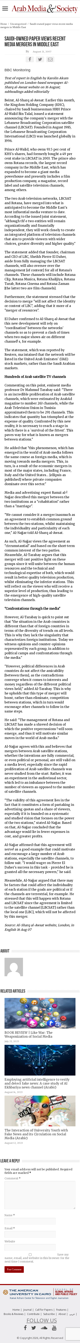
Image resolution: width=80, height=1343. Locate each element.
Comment (13, 1178)
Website (10, 1241)
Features (61, 1309)
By (27, 51)
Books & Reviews (13, 1314)
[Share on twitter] (40, 59)
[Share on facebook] (30, 59)
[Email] (50, 59)
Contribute (33, 1314)
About (62, 1314)
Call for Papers (44, 1309)
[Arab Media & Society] (44, 8)
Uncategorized (18, 23)
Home (3, 23)
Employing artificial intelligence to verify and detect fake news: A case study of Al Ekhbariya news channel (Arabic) (37, 1083)
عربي (72, 1314)
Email (10, 1228)
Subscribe (49, 1314)
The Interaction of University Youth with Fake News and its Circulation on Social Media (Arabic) (36, 1134)
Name (10, 1215)
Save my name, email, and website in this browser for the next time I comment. (37, 1258)
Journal (27, 1309)
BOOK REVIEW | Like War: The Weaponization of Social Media (29, 1034)
